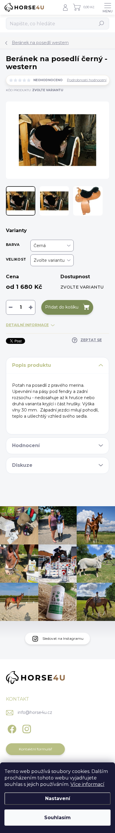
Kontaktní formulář (35, 749)
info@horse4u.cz (35, 712)
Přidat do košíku (61, 307)
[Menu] (107, 7)
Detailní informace (27, 325)
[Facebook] (11, 728)
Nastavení (57, 798)
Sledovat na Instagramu (62, 638)
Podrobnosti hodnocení (86, 80)
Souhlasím (57, 817)
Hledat (101, 23)
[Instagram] (26, 728)
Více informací (87, 784)
